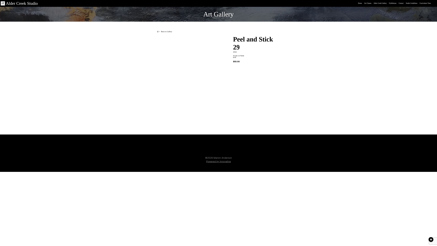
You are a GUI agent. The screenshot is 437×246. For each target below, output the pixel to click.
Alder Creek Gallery (380, 3)
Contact (401, 3)
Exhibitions (392, 3)
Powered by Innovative (218, 161)
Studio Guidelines (411, 3)
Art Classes (367, 3)
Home (360, 3)
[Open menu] (434, 3)
